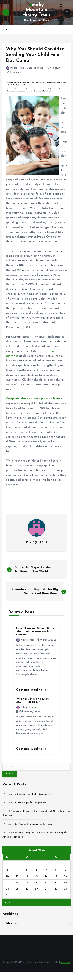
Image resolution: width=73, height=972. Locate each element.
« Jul (7, 902)
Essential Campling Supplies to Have (29, 824)
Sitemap (65, 962)
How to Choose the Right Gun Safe (28, 794)
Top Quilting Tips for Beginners (26, 802)
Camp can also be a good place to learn (33, 398)
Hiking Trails (17, 68)
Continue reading (29, 689)
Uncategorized (35, 68)
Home (6, 29)
